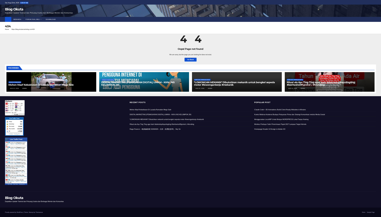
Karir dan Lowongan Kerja (202, 79)
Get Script (10, 184)
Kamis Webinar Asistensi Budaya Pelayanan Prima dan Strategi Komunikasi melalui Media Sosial (289, 114)
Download (51, 19)
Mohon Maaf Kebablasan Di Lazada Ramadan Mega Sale (41, 84)
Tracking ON (17, 134)
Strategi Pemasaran (15, 82)
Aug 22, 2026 (14, 88)
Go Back (190, 59)
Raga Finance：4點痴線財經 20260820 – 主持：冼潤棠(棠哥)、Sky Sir (155, 129)
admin (24, 88)
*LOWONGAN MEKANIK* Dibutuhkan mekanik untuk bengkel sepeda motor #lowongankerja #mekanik (234, 83)
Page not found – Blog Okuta (13, 153)
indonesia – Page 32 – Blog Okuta (18, 181)
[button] (374, 19)
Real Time (15, 184)
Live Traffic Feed (16, 139)
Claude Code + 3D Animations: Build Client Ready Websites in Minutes (280, 109)
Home (7, 29)
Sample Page (371, 212)
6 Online (11, 134)
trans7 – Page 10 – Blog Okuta (13, 143)
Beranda (17, 19)
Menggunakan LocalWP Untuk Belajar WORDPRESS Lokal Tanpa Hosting (281, 119)
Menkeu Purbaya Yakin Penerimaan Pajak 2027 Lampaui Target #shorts (280, 124)
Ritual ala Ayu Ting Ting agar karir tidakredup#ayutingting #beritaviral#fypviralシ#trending (321, 83)
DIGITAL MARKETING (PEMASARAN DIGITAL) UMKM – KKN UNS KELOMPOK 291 (138, 83)
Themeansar (39, 212)
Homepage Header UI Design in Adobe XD (269, 129)
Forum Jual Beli (33, 19)
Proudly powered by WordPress (14, 212)
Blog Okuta (14, 9)
